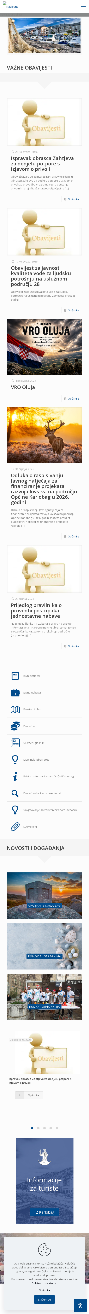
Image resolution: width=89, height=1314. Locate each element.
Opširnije (73, 199)
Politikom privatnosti (44, 1283)
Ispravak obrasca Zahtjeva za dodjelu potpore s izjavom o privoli (42, 163)
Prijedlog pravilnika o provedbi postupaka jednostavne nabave (36, 610)
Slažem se (44, 1299)
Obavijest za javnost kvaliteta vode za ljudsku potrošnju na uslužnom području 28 (41, 275)
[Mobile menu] (83, 6)
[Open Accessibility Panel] (80, 1305)
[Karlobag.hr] (10, 6)
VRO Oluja (23, 387)
